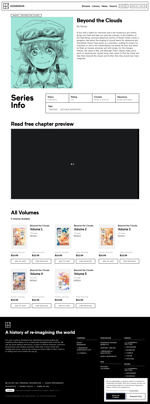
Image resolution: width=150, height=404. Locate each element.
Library (96, 6)
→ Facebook (129, 350)
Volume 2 (80, 229)
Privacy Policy (26, 386)
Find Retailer (41, 261)
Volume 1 (36, 229)
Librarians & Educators (106, 352)
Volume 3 (124, 229)
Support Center (108, 348)
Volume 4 (36, 274)
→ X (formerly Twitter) (130, 343)
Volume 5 (80, 274)
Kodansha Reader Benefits (109, 343)
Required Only (136, 396)
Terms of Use (43, 386)
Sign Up (134, 6)
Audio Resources (109, 356)
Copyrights (10, 386)
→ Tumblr (128, 353)
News (105, 6)
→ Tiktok (128, 356)
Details (33, 235)
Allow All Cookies (115, 396)
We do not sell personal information (23, 383)
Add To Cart (20, 261)
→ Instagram (130, 347)
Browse (86, 6)
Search (113, 6)
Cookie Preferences (54, 383)
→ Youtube (129, 359)
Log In (143, 6)
